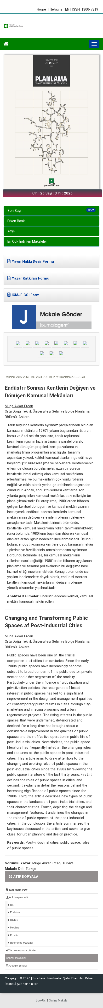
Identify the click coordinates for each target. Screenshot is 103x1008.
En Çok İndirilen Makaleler (27, 241)
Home (43, 9)
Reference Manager (21, 942)
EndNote (14, 912)
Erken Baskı (16, 221)
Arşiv (11, 231)
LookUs (41, 1000)
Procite (13, 935)
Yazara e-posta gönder (22, 950)
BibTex (13, 920)
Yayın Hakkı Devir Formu (33, 261)
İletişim (56, 9)
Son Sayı (50, 210)
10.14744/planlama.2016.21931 (67, 376)
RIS (11, 904)
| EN (66, 9)
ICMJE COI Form (26, 295)
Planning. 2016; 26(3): (17, 376)
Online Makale (58, 1000)
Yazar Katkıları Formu (30, 278)
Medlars (14, 927)
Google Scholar (18, 965)
